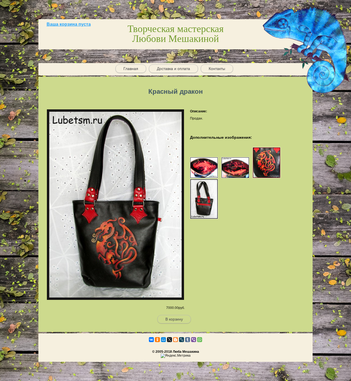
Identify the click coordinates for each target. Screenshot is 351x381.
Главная (130, 68)
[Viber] (193, 339)
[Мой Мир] (163, 339)
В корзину (174, 319)
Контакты (217, 68)
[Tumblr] (187, 339)
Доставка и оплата (173, 68)
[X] (169, 339)
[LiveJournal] (181, 339)
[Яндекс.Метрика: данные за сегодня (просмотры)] (176, 356)
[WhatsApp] (199, 339)
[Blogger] (175, 339)
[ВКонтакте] (151, 339)
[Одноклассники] (157, 339)
